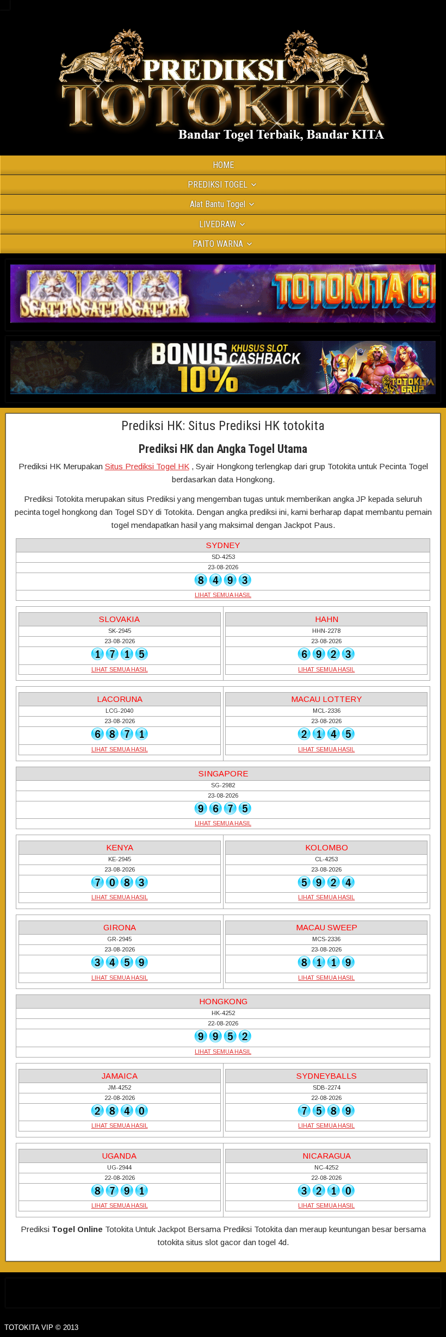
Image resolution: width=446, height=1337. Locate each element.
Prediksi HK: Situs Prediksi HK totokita (223, 425)
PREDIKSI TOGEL (217, 184)
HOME (223, 165)
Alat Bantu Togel (217, 204)
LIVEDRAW (217, 224)
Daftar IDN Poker (223, 1290)
